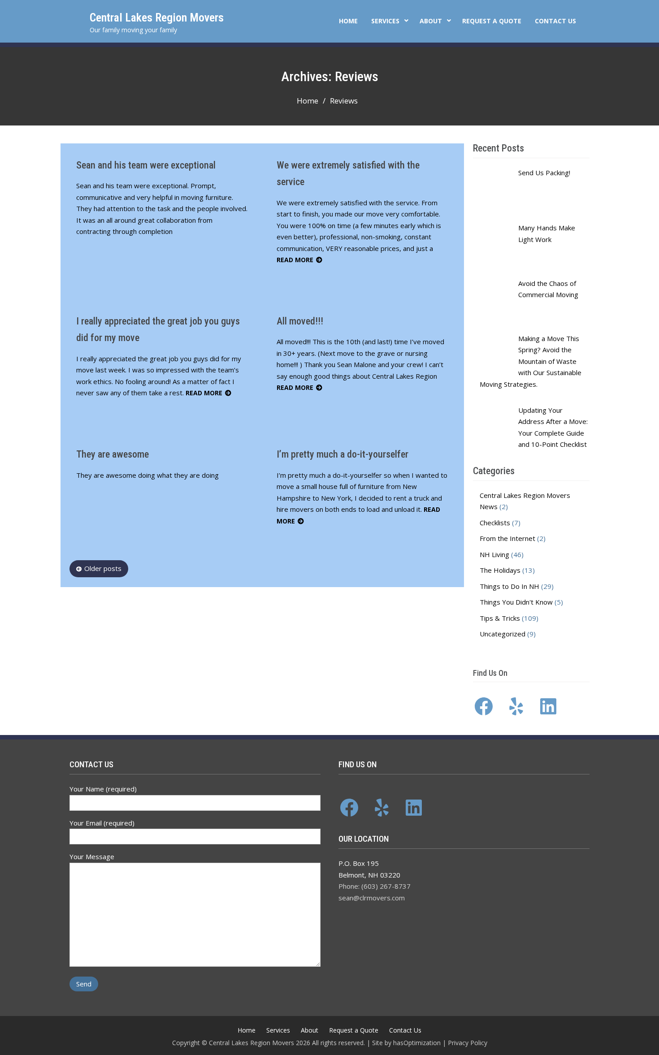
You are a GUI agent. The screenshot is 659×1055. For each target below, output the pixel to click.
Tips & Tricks (500, 618)
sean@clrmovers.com (371, 897)
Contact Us (555, 21)
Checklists (495, 522)
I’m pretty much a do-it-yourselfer (342, 454)
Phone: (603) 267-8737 (374, 886)
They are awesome (112, 454)
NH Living (494, 554)
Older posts (102, 568)
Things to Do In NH (509, 586)
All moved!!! (300, 321)
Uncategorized (502, 633)
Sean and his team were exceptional (146, 165)
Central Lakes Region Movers (157, 17)
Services (385, 21)
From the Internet (507, 538)
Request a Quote (491, 21)
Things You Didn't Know (516, 601)
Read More (295, 259)
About (431, 21)
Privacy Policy (467, 1042)
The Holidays (500, 570)
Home (348, 21)
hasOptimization (417, 1042)
